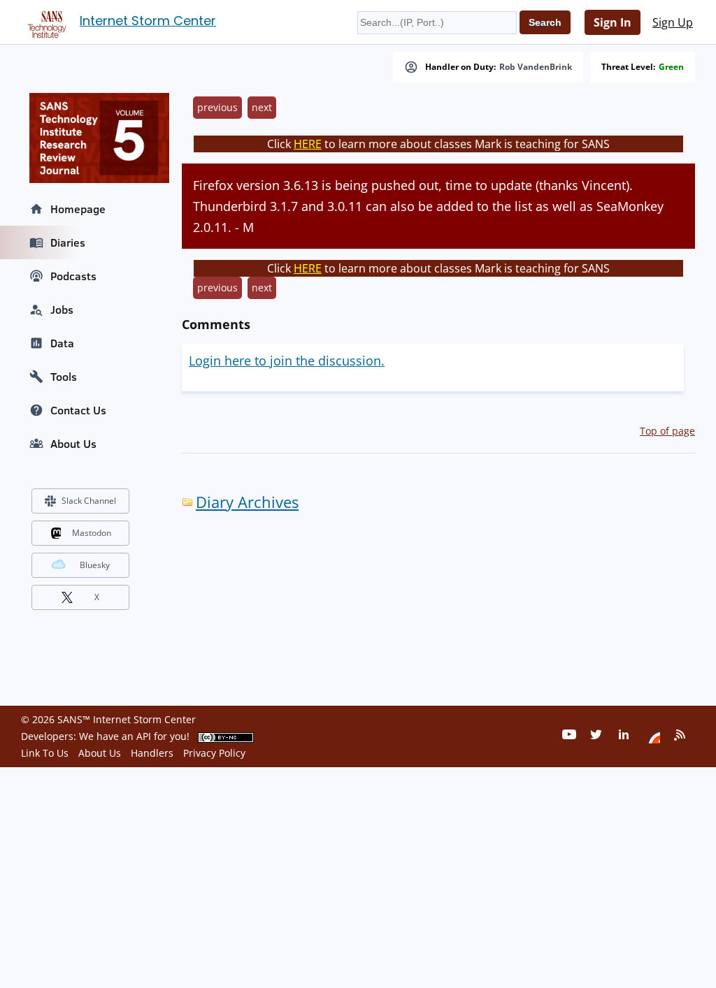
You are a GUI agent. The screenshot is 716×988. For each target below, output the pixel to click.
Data (62, 343)
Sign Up (672, 22)
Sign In (612, 22)
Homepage (78, 209)
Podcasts (73, 276)
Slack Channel (89, 501)
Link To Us (45, 753)
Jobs (61, 309)
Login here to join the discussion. (287, 360)
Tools (63, 376)
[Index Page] (45, 21)
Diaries (67, 242)
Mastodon (91, 533)
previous (217, 107)
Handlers (152, 753)
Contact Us (78, 410)
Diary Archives (247, 502)
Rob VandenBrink (535, 67)
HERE (308, 144)
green (671, 67)
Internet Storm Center (148, 20)
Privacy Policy (214, 753)
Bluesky (95, 565)
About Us (73, 443)
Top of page (667, 430)
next (262, 107)
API (143, 736)
